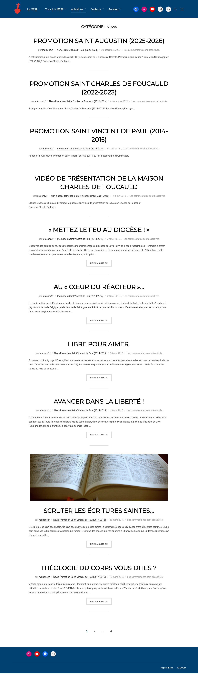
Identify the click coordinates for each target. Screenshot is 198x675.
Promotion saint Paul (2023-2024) (80, 50)
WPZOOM (181, 668)
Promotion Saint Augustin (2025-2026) (99, 40)
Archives (114, 9)
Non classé (56, 196)
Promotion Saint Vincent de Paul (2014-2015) (80, 148)
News (59, 50)
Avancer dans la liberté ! (99, 401)
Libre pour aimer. (99, 344)
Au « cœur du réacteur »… (99, 287)
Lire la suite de (101, 263)
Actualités (77, 9)
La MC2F (32, 9)
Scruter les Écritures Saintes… (99, 510)
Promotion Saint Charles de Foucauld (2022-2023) (81, 101)
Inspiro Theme (166, 668)
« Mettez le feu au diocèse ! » (98, 230)
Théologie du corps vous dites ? (99, 568)
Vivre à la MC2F (54, 9)
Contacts (96, 9)
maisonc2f (47, 50)
